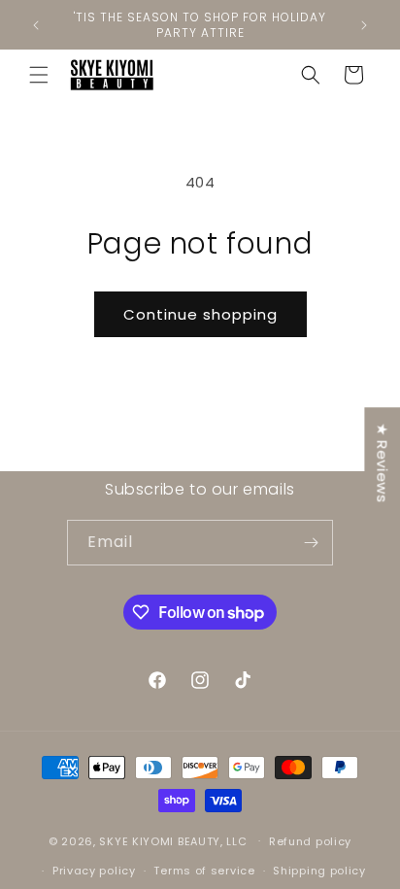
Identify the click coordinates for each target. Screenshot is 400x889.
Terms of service (203, 870)
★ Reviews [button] (382, 462)
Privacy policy (94, 870)
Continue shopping (200, 314)
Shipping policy (319, 870)
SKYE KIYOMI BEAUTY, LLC (173, 840)
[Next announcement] (364, 25)
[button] (38, 74)
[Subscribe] (310, 542)
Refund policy (310, 841)
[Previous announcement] (36, 25)
